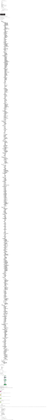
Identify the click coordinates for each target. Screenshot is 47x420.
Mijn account (2, 2)
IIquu (2, 370)
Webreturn (12, 419)
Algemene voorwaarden (3, 410)
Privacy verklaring (2, 409)
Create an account (2, 10)
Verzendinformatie (2, 413)
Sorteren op (1, 389)
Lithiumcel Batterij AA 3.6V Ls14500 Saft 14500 (3, 386)
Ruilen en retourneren (3, 414)
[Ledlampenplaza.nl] (2, 15)
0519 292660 (2, 19)
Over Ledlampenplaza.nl (3, 408)
